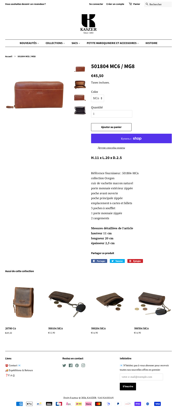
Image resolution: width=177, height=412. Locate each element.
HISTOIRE (151, 43)
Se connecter (96, 4)
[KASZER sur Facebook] (71, 366)
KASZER (91, 397)
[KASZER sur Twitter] (64, 366)
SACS (75, 43)
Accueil (8, 56)
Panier (136, 4)
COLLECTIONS (54, 43)
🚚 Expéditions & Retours (19, 370)
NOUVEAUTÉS (28, 43)
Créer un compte (115, 4)
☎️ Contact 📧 (13, 365)
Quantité (97, 107)
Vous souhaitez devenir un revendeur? (25, 4)
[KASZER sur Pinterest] (77, 366)
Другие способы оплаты (111, 147)
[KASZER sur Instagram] (83, 366)
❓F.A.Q (10, 375)
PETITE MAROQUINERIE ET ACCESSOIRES (112, 43)
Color (94, 92)
